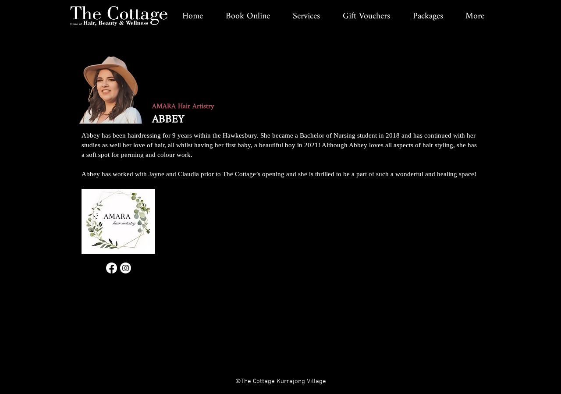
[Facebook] (111, 268)
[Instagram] (125, 268)
